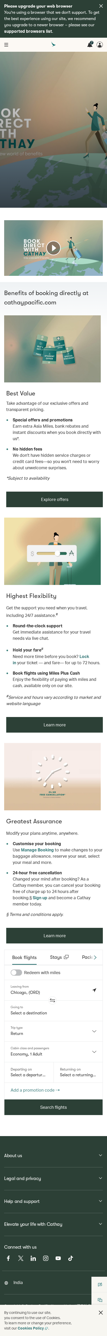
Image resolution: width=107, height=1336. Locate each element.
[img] (101, 6)
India (18, 1282)
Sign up (40, 897)
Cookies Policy (31, 1328)
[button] (52, 1000)
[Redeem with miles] (16, 972)
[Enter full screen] (98, 271)
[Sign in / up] (100, 45)
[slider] (6, 265)
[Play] (53, 248)
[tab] (24, 957)
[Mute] (14, 271)
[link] (52, 349)
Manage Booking (37, 849)
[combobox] (53, 1031)
